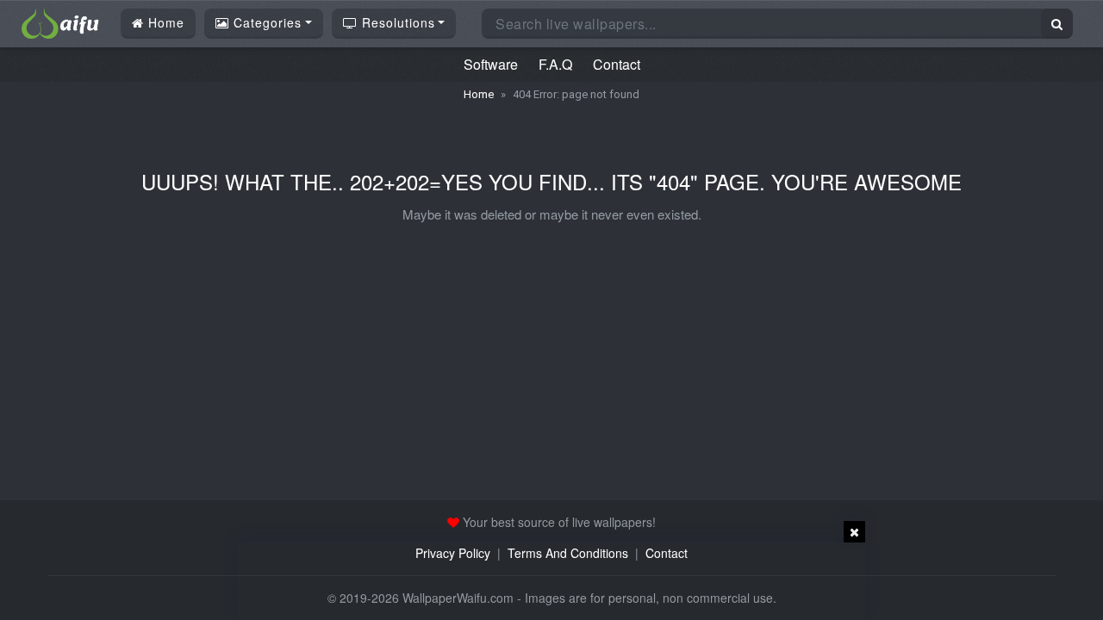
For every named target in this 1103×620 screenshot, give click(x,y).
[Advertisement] (551, 581)
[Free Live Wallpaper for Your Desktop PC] (60, 21)
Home (164, 22)
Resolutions (396, 22)
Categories (265, 22)
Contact (616, 64)
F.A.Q (555, 64)
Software (491, 64)
